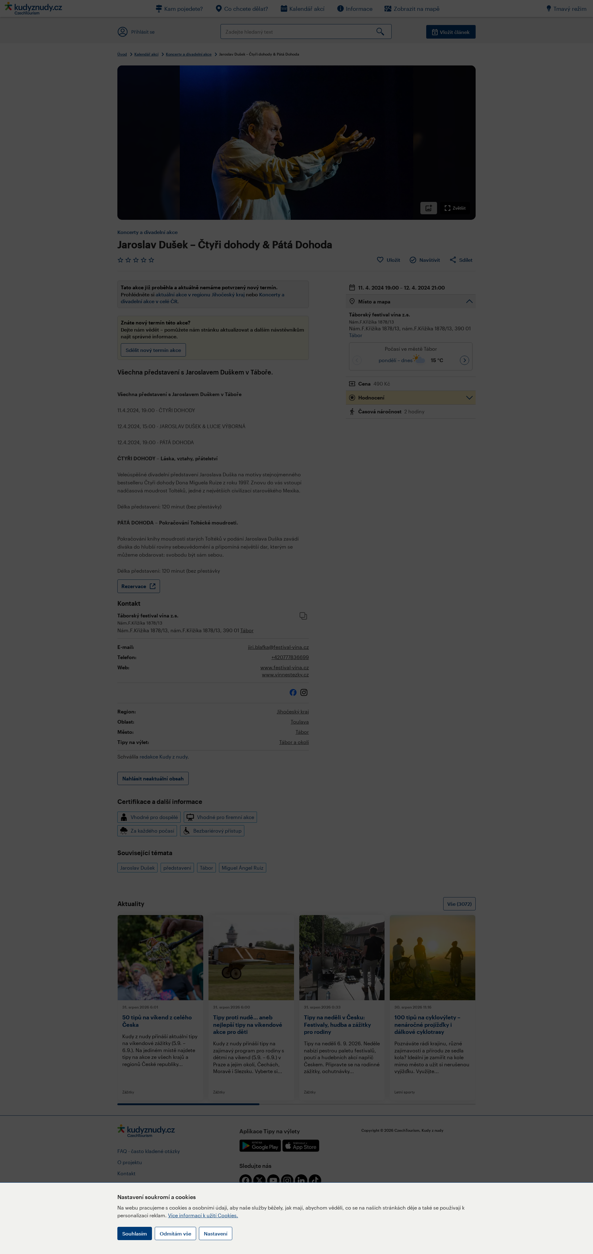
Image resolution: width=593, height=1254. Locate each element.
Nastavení (215, 1233)
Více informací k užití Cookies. (203, 1215)
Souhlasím (134, 1233)
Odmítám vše (175, 1233)
